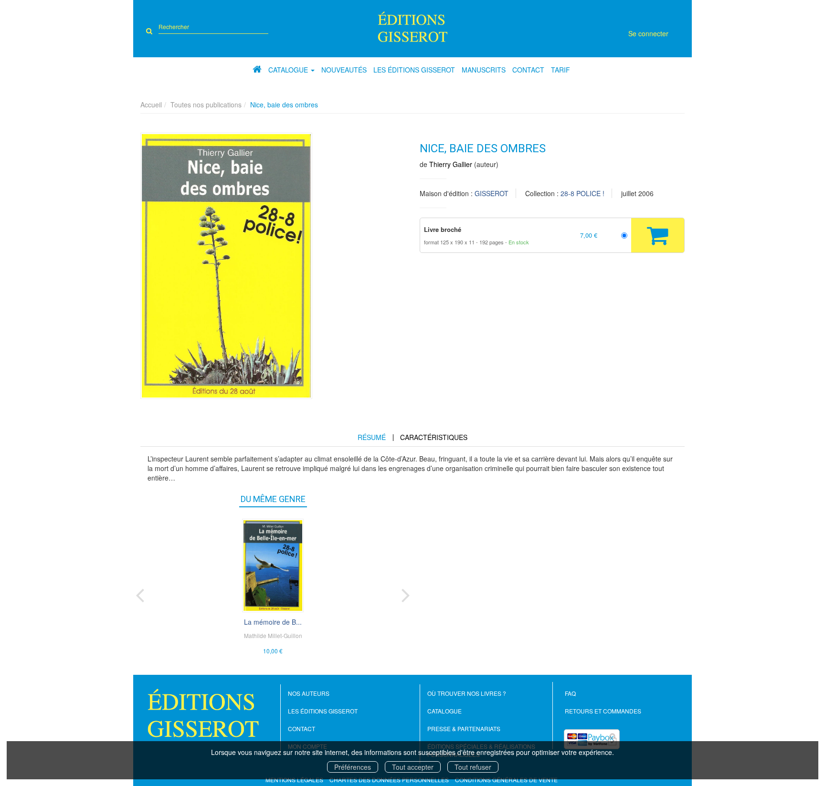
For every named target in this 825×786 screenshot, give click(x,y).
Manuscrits (484, 69)
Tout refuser (473, 767)
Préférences (352, 767)
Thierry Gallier (450, 164)
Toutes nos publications (206, 104)
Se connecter (648, 33)
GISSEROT (491, 193)
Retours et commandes (603, 711)
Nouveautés (344, 69)
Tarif (560, 69)
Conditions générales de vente (506, 780)
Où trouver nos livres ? (466, 693)
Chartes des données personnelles (389, 780)
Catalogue (444, 711)
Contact (528, 69)
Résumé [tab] (372, 437)
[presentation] (140, 593)
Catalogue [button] (289, 69)
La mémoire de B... (273, 622)
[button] (226, 266)
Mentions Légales (294, 780)
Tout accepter (413, 767)
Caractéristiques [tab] (433, 437)
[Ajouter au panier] (657, 235)
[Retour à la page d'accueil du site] (412, 26)
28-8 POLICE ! (582, 193)
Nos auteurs (308, 693)
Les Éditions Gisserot (414, 69)
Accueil (151, 104)
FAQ (570, 693)
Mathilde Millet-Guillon (273, 635)
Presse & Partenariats (463, 728)
